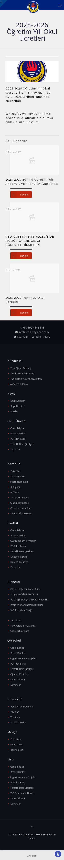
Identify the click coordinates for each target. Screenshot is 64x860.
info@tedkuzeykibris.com (33, 332)
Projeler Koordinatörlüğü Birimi (26, 604)
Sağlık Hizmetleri (19, 481)
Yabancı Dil (16, 620)
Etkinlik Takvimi (18, 722)
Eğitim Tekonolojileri (21, 513)
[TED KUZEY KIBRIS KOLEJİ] (33, 5)
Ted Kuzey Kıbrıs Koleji (22, 373)
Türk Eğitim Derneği (20, 368)
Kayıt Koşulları (17, 400)
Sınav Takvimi (17, 679)
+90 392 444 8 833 (33, 327)
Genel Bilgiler (17, 428)
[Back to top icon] (32, 826)
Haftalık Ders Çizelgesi (22, 444)
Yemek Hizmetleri (19, 497)
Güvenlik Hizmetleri (20, 508)
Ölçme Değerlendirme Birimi (25, 589)
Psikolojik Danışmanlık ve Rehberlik (28, 599)
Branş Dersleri (17, 433)
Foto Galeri (16, 739)
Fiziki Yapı (15, 471)
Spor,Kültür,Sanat (19, 630)
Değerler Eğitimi (18, 556)
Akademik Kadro (19, 384)
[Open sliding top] (3, 3)
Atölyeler (15, 492)
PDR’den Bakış (18, 546)
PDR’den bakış (17, 438)
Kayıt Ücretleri (17, 406)
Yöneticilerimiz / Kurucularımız (26, 378)
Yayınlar (14, 711)
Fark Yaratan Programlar (23, 625)
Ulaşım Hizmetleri (19, 502)
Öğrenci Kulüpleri (19, 561)
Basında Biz (16, 749)
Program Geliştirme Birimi (24, 594)
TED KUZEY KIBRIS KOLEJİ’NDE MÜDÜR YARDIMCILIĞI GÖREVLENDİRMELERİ (29, 240)
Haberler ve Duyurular (21, 706)
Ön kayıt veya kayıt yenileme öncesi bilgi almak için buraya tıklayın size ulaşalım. (29, 118)
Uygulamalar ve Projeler (23, 540)
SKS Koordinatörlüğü (21, 610)
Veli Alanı (15, 717)
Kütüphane (16, 487)
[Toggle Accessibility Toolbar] (58, 854)
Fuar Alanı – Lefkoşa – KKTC (33, 336)
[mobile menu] (59, 5)
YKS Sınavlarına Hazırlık (22, 793)
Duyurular (15, 449)
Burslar (14, 411)
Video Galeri (16, 744)
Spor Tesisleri (17, 476)
